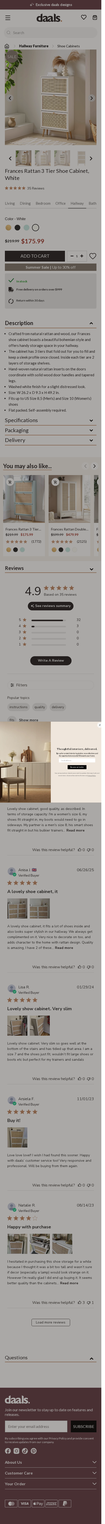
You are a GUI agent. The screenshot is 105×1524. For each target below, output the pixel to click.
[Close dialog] (99, 725)
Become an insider (77, 767)
